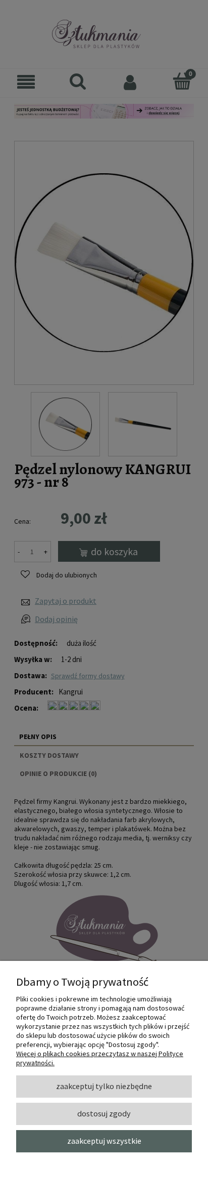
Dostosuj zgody (104, 1113)
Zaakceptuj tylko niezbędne (104, 1086)
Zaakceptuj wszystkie (104, 1141)
